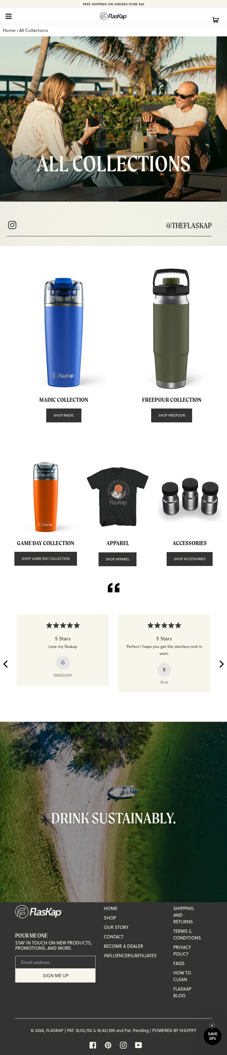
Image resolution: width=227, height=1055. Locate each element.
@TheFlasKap (189, 225)
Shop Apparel (117, 559)
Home (9, 30)
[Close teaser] (215, 1025)
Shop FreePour (171, 415)
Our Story (116, 927)
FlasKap (54, 1030)
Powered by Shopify (174, 1030)
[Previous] (6, 664)
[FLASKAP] (113, 16)
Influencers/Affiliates (130, 956)
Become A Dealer (123, 946)
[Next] (221, 664)
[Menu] (9, 16)
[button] (212, 1036)
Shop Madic (63, 415)
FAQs (179, 963)
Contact (113, 937)
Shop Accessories (189, 559)
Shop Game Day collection (46, 558)
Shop (110, 918)
